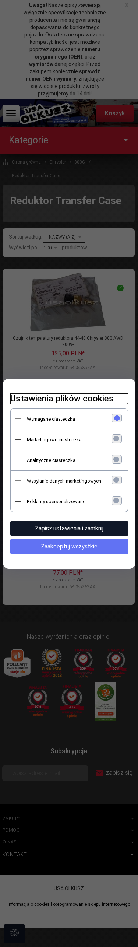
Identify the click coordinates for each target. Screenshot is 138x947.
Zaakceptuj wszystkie (69, 546)
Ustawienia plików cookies (62, 398)
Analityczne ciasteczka (51, 460)
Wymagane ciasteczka (51, 419)
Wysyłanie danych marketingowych (64, 481)
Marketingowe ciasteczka (54, 439)
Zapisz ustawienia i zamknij (69, 528)
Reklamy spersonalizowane (56, 501)
